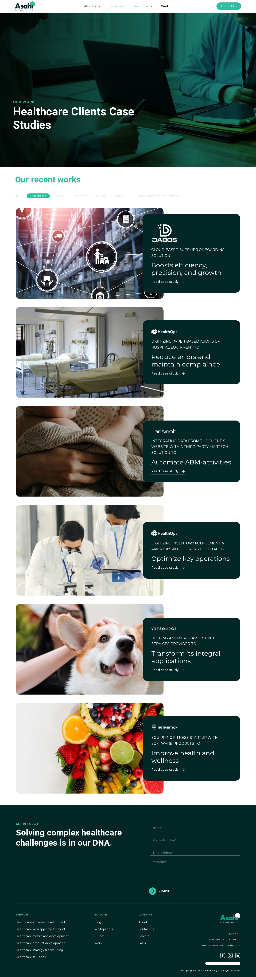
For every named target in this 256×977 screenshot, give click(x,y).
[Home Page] (25, 6)
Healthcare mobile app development (42, 936)
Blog (97, 922)
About (143, 922)
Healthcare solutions (30, 957)
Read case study (165, 282)
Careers (143, 936)
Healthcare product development (40, 943)
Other (60, 196)
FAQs (142, 943)
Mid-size (101, 196)
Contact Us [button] (229, 6)
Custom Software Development (156, 196)
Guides (99, 936)
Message (159, 862)
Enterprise (79, 196)
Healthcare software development (40, 922)
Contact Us (146, 929)
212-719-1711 (234, 933)
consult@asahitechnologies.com (223, 939)
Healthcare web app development (40, 929)
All (17, 196)
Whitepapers (103, 929)
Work (165, 6)
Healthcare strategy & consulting (39, 950)
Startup (120, 196)
